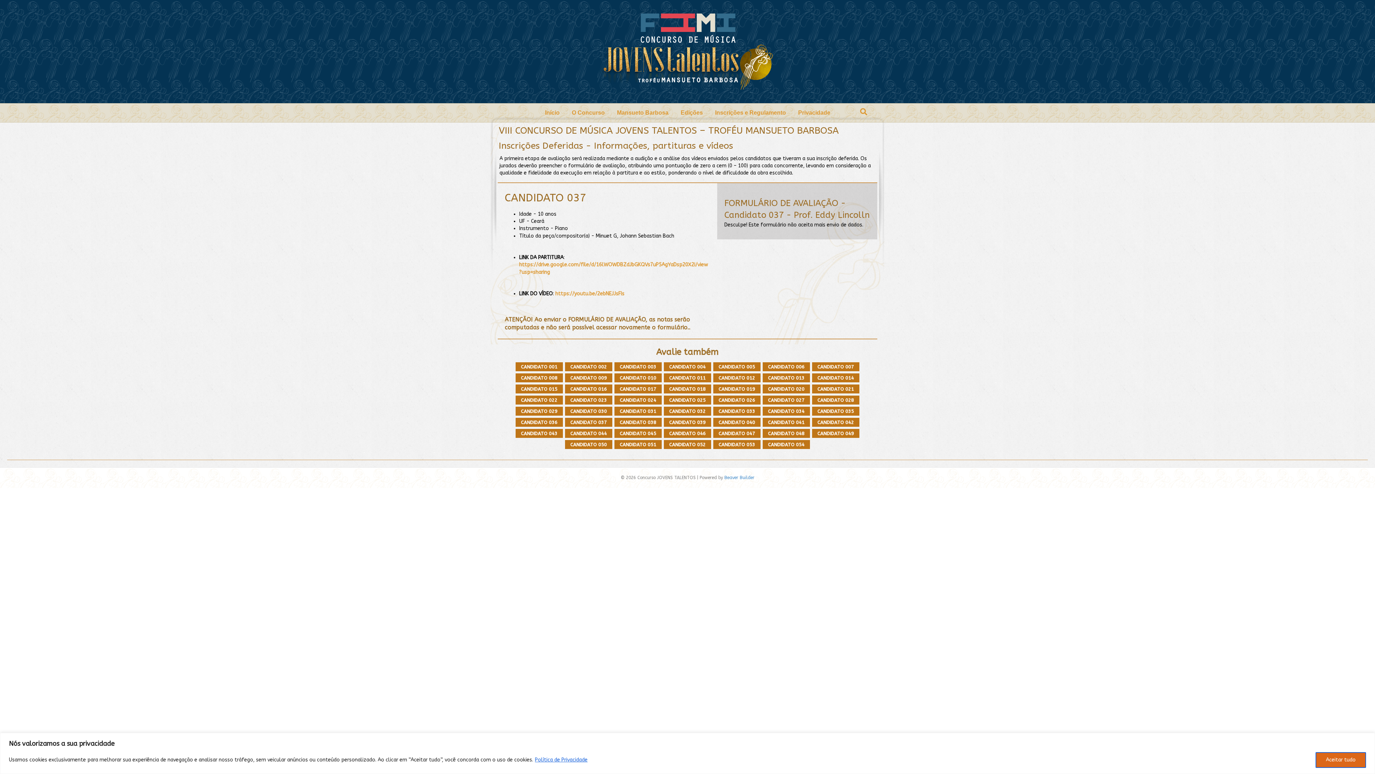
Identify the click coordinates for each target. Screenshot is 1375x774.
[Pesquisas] (863, 111)
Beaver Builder (739, 477)
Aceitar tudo (1341, 760)
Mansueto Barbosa (643, 113)
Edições (692, 113)
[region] (687, 753)
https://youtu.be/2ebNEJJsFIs (589, 294)
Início (552, 113)
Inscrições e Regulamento (750, 113)
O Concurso (588, 113)
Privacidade (814, 113)
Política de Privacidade (561, 760)
